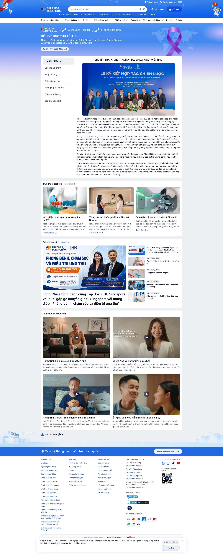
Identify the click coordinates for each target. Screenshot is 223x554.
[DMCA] (137, 502)
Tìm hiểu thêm (48, 233)
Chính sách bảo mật (48, 493)
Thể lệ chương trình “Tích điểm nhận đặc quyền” (51, 523)
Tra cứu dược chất (105, 470)
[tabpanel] (128, 117)
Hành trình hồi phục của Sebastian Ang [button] (64, 361)
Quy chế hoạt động (48, 474)
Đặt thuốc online (75, 481)
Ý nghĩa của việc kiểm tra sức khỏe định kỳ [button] (136, 417)
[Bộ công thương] (132, 496)
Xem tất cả (69, 184)
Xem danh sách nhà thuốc (168, 451)
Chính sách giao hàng (49, 489)
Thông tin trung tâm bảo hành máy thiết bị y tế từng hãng (52, 517)
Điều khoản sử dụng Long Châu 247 (51, 529)
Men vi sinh (127, 14)
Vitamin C (152, 14)
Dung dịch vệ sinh (140, 14)
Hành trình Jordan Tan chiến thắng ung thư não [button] (69, 417)
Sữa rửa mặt (116, 14)
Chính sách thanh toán (49, 496)
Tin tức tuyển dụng (105, 489)
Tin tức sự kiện (103, 493)
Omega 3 (69, 14)
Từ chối (171, 548)
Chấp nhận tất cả (171, 542)
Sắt (80, 14)
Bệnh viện (101, 481)
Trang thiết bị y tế (76, 478)
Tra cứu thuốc (103, 467)
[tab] (58, 61)
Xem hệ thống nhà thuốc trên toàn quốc (72, 451)
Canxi (61, 14)
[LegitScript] (137, 508)
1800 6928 (178, 2)
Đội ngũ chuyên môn (106, 485)
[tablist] (58, 81)
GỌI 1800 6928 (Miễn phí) (56, 49)
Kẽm (76, 14)
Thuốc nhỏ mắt (104, 14)
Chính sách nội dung (49, 481)
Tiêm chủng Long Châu (78, 485)
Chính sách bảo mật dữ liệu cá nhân (52, 505)
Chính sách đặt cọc (48, 478)
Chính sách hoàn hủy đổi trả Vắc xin (51, 511)
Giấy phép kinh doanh (49, 470)
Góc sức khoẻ (103, 463)
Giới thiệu (44, 463)
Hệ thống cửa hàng (48, 467)
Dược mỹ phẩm (75, 467)
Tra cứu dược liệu (104, 474)
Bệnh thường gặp (104, 478)
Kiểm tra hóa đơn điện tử (50, 500)
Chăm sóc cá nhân (76, 474)
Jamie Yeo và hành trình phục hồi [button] (131, 361)
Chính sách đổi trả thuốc (50, 485)
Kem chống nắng (90, 14)
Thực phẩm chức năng (78, 463)
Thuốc (71, 470)
